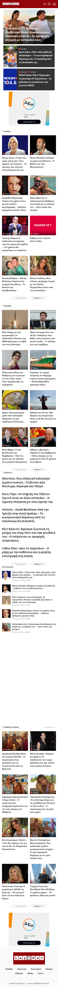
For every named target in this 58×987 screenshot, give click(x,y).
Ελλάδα (10, 25)
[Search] (49, 4)
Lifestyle (24, 72)
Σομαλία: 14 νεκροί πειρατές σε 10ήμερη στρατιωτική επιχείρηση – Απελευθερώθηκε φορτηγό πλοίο (42, 378)
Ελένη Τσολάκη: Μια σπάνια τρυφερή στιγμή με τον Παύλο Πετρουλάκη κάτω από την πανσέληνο (42, 284)
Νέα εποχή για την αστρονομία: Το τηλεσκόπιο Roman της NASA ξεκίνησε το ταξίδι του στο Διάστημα (14, 338)
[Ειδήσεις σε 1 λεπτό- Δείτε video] (43, 225)
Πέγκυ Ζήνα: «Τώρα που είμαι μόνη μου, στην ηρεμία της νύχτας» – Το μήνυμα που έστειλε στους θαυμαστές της (14, 163)
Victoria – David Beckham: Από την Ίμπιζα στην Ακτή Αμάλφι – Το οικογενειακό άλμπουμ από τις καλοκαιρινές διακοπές (25, 515)
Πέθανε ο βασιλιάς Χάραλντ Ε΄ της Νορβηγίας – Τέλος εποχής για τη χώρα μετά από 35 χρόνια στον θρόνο (43, 455)
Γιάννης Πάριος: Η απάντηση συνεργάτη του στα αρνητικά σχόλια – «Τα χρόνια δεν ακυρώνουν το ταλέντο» (15, 244)
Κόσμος (7, 328)
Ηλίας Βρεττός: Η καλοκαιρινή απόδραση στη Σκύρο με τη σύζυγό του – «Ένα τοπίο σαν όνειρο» (42, 203)
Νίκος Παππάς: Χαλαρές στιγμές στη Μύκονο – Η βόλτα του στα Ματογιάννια (33, 587)
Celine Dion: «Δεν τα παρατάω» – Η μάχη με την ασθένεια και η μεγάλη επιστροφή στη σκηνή (26, 552)
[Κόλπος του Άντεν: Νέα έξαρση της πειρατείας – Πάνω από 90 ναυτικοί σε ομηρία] (43, 400)
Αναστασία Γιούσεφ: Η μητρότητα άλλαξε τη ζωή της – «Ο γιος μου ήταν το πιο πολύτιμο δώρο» (13, 892)
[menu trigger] (54, 4)
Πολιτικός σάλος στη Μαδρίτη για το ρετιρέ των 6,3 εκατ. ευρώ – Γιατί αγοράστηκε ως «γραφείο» (13, 378)
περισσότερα (49, 727)
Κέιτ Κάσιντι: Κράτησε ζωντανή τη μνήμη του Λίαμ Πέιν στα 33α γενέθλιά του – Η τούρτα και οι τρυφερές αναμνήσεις (28, 534)
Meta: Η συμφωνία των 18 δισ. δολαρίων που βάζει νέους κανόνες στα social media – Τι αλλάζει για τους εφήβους (42, 338)
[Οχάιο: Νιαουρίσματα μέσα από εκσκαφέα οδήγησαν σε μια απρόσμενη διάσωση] (15, 400)
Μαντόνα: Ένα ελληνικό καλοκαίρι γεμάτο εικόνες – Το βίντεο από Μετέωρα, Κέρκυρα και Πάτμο (26, 482)
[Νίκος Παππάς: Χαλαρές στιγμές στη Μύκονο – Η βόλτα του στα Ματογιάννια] (43, 145)
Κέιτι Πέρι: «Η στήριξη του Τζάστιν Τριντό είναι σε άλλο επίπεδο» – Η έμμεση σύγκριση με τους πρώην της (27, 498)
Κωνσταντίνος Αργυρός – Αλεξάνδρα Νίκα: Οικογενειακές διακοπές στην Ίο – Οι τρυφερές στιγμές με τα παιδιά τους (27, 34)
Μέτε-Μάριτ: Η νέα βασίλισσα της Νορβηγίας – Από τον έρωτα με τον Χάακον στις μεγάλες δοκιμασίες (14, 455)
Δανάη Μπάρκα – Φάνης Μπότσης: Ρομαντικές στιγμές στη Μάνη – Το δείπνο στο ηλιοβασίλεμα (14, 284)
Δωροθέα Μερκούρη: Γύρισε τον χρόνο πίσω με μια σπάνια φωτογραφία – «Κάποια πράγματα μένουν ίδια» (14, 203)
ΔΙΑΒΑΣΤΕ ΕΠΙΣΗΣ (11, 727)
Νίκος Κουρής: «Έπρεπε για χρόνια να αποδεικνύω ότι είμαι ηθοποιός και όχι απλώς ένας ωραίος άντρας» (42, 759)
